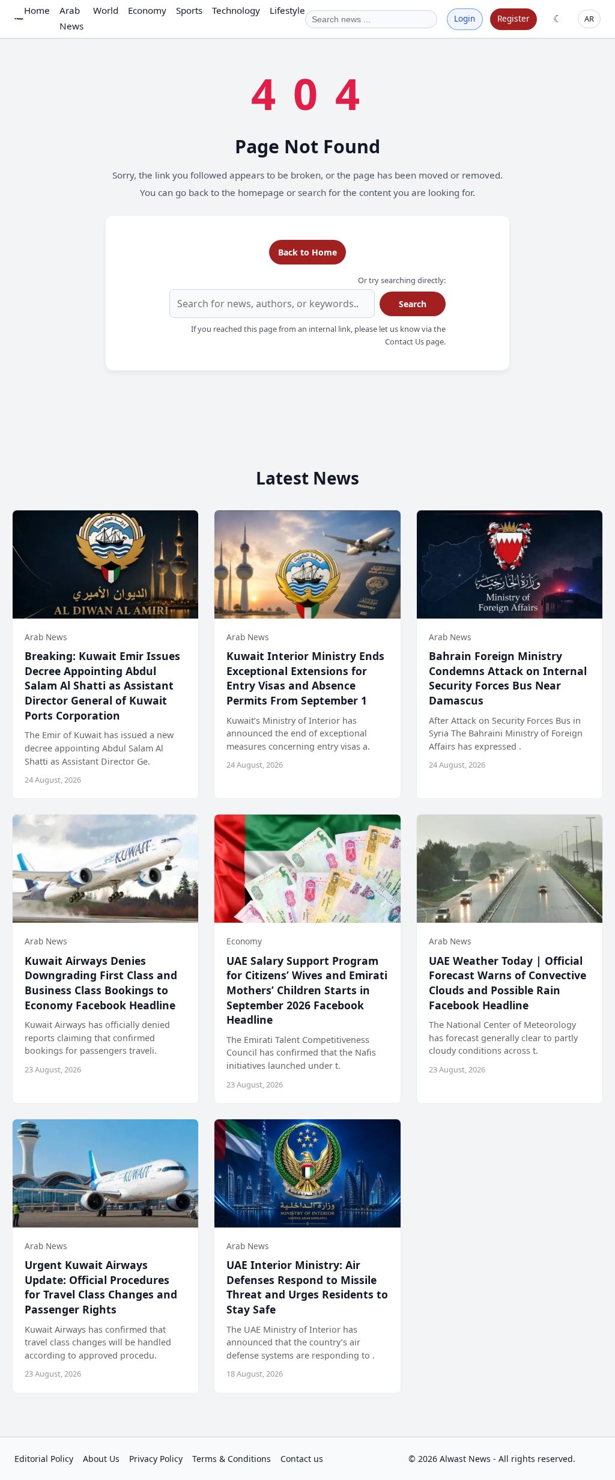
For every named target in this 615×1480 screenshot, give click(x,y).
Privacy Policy (156, 1458)
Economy (147, 10)
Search (412, 304)
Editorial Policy (43, 1458)
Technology (236, 10)
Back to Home (307, 252)
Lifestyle (287, 10)
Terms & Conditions (231, 1458)
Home (37, 10)
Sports (189, 10)
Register (513, 18)
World (105, 10)
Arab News (71, 17)
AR (589, 18)
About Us (101, 1458)
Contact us (301, 1458)
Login (464, 18)
